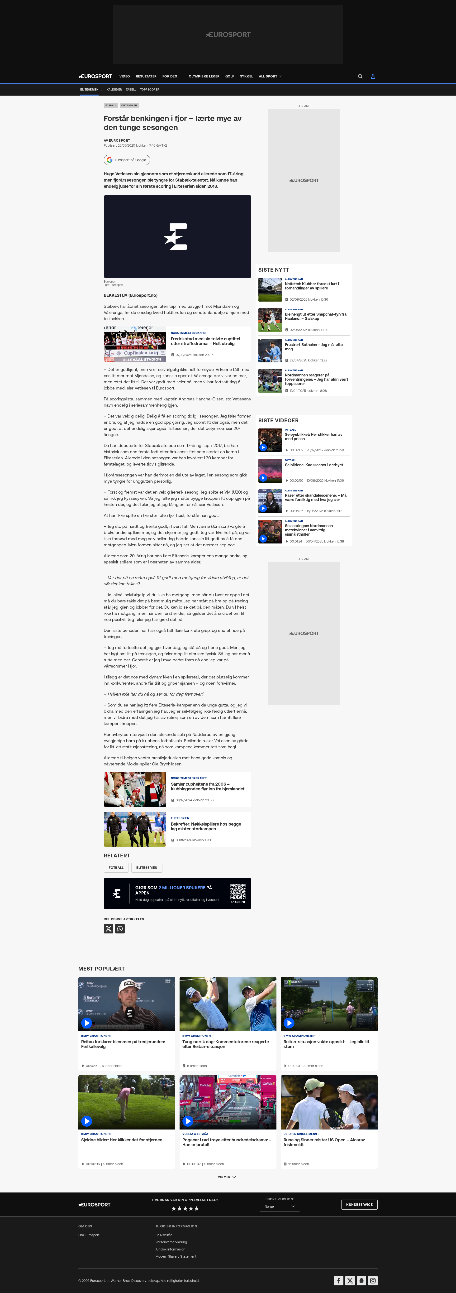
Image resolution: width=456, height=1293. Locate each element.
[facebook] (338, 1280)
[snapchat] (361, 1280)
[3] (185, 1208)
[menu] (360, 76)
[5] (197, 1208)
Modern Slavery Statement (176, 1256)
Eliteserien (129, 105)
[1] (174, 1208)
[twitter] (350, 1280)
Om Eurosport (89, 1235)
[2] (179, 1208)
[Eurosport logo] (95, 76)
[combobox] (279, 1207)
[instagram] (373, 1280)
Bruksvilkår (164, 1235)
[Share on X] (108, 928)
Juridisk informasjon (170, 1249)
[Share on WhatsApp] (120, 928)
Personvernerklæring (171, 1242)
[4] (191, 1208)
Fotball (110, 105)
